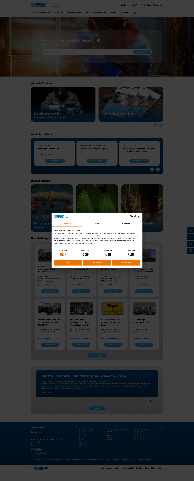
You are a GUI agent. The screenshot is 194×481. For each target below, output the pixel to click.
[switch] (86, 254)
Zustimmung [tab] (66, 224)
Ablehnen (68, 263)
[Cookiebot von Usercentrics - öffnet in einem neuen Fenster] (131, 216)
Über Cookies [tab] (127, 223)
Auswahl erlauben (97, 263)
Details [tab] (97, 223)
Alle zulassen (126, 263)
